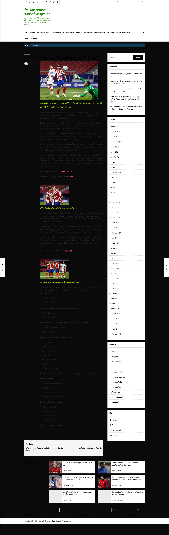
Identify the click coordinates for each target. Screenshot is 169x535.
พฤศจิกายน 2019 (115, 334)
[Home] (26, 33)
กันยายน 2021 (114, 243)
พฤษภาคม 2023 (115, 142)
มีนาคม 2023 (114, 152)
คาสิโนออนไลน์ (114, 392)
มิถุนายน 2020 (114, 319)
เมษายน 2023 (114, 147)
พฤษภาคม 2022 (115, 203)
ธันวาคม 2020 (114, 288)
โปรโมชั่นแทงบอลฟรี (43, 32)
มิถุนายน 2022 (114, 197)
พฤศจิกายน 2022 (115, 172)
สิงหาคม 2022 (114, 187)
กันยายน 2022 (114, 182)
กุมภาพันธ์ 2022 (114, 218)
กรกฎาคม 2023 (114, 132)
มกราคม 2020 (114, 324)
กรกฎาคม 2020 (114, 314)
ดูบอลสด (68, 251)
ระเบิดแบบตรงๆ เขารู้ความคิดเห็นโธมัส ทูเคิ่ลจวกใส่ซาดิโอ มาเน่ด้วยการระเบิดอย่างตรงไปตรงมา (124, 99)
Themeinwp (66, 521)
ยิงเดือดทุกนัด (67, 171)
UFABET (112, 352)
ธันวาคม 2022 (114, 167)
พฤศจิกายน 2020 (115, 294)
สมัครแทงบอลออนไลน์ (117, 397)
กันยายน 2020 (114, 304)
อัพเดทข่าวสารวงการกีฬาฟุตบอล (37, 12)
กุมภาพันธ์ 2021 (114, 278)
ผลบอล (27, 38)
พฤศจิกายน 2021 (115, 233)
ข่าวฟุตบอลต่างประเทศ (117, 377)
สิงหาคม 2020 (114, 309)
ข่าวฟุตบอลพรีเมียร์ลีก (117, 382)
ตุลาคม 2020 (113, 299)
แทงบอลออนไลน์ (115, 402)
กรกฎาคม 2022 (114, 192)
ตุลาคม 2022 (113, 177)
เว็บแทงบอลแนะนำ (68, 32)
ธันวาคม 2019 (114, 329)
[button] (144, 33)
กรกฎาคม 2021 (114, 253)
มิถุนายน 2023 (114, 137)
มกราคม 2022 (114, 223)
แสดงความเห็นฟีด (115, 430)
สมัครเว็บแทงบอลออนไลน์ (101, 32)
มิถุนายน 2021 (114, 258)
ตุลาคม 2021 (113, 238)
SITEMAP (32, 32)
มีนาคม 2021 (114, 273)
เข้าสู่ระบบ (113, 420)
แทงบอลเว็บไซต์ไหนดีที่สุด (84, 32)
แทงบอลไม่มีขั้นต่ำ (56, 32)
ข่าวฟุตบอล (27, 54)
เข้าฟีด (111, 425)
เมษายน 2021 (114, 268)
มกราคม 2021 (114, 283)
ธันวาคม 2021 (114, 228)
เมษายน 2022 (114, 208)
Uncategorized (114, 357)
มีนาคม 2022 (114, 213)
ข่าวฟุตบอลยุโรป (115, 387)
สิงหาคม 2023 (114, 127)
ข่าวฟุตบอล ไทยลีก (115, 372)
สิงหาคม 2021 (114, 248)
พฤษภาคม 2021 (115, 263)
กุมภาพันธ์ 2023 (114, 157)
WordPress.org (114, 435)
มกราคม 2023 (114, 162)
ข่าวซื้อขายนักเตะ (115, 362)
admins (26, 66)
